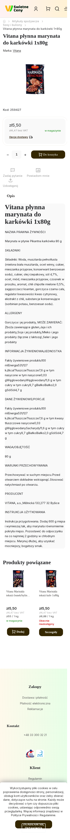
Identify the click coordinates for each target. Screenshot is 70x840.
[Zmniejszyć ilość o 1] (8, 155)
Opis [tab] (11, 196)
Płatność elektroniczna (35, 703)
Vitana (17, 50)
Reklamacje (35, 709)
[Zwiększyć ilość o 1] (25, 155)
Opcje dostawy (18, 136)
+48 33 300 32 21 (35, 735)
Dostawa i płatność (35, 697)
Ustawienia (33, 828)
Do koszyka (50, 154)
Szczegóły (51, 632)
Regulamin (35, 778)
